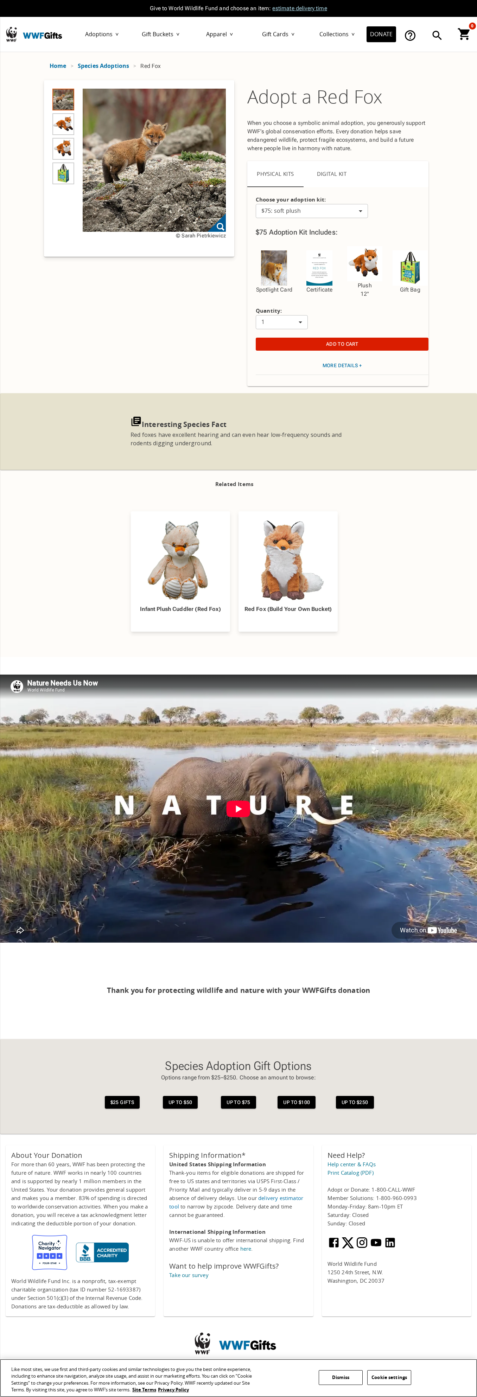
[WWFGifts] (53, 31)
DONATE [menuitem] (381, 34)
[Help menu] (410, 35)
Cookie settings (389, 1377)
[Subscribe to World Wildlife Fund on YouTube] (377, 1247)
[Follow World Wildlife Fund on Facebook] (334, 1247)
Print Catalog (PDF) (350, 1173)
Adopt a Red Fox (314, 97)
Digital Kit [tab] (332, 174)
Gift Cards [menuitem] (278, 34)
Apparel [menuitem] (219, 34)
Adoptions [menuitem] (102, 34)
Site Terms (144, 1389)
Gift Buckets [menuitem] (160, 34)
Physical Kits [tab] (275, 174)
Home (58, 66)
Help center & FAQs (351, 1164)
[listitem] (63, 99)
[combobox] (312, 211)
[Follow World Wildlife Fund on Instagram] (363, 1247)
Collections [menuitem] (337, 34)
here (246, 1249)
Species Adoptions (103, 66)
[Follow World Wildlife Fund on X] (349, 1247)
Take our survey (188, 1275)
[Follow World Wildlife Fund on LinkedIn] (390, 1247)
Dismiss (341, 1377)
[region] (139, 168)
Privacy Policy (173, 1389)
